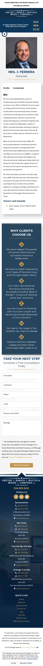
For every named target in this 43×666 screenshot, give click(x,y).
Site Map (21, 615)
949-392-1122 (23, 573)
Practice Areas (21, 605)
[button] (4, 34)
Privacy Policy (13, 457)
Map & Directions (22, 518)
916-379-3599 (23, 509)
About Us (21, 602)
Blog (21, 612)
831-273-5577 (23, 549)
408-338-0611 (23, 526)
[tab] (6, 89)
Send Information (21, 465)
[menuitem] (21, 599)
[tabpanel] (21, 152)
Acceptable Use (26, 457)
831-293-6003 (23, 552)
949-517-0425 (23, 576)
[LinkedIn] (21, 496)
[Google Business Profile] (27, 496)
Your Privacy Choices (28, 647)
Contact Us (21, 608)
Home (21, 599)
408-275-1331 (23, 529)
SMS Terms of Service (21, 621)
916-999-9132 (36, 25)
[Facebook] (16, 496)
